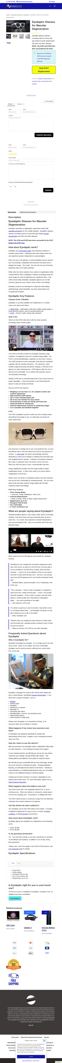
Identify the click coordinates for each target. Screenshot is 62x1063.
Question (11, 115)
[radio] (9, 154)
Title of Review (12, 157)
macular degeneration (38, 695)
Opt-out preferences (27, 1060)
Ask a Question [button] (49, 101)
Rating (10, 151)
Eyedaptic (26, 15)
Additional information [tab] (28, 212)
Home (8, 15)
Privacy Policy (36, 1060)
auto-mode (20, 454)
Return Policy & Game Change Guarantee (31, 1027)
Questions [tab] (19, 104)
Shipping (46, 1027)
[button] (44, 1040)
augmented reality (36, 81)
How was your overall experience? (17, 164)
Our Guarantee (14, 849)
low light (25, 814)
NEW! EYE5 (14, 309)
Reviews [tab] (10, 104)
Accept (31, 1056)
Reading (13, 701)
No (15, 186)
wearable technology (15, 231)
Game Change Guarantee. (17, 782)
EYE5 (18, 863)
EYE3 (12, 313)
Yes (11, 186)
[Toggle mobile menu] (50, 5)
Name (10, 109)
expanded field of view (46, 81)
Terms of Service (23, 1030)
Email (24, 109)
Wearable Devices (16, 15)
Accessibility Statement (35, 1030)
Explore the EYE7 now (16, 243)
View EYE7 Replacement (44, 69)
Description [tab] (12, 212)
